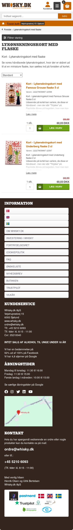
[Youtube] (31, 393)
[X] (18, 393)
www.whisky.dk (12, 321)
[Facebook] (6, 393)
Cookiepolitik (15, 252)
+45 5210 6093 (16, 461)
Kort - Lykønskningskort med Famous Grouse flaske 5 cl (44, 85)
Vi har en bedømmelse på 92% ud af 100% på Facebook (21, 351)
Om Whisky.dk (15, 231)
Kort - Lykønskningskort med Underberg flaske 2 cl (44, 144)
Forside (7, 29)
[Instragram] (12, 393)
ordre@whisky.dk (14, 324)
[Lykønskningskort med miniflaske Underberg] (13, 164)
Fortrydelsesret (17, 245)
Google (39, 384)
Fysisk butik (13, 23)
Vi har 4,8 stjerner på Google (20, 356)
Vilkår (10, 294)
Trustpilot (13, 287)
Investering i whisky (19, 238)
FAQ (8, 259)
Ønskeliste (13, 266)
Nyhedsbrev (14, 273)
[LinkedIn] (25, 393)
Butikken (12, 280)
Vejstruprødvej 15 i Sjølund (32, 23)
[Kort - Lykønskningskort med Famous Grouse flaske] (13, 105)
